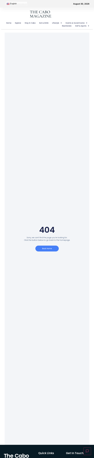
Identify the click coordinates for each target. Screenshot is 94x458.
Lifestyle (55, 23)
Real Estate (66, 26)
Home (8, 23)
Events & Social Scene (75, 23)
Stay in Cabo (30, 23)
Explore (18, 23)
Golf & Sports (80, 26)
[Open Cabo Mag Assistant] (87, 451)
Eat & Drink (43, 23)
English (13, 4)
